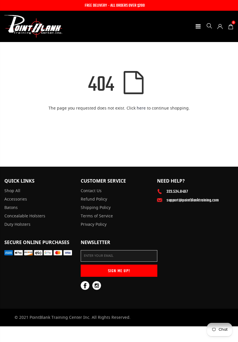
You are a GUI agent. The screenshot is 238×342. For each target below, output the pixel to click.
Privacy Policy (94, 225)
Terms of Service (97, 216)
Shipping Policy (96, 208)
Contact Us (91, 191)
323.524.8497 (177, 191)
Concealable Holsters (24, 216)
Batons (11, 208)
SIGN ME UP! (119, 270)
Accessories (15, 199)
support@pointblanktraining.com (193, 200)
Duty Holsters (17, 225)
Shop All (12, 191)
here (141, 108)
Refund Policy (94, 199)
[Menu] (198, 26)
